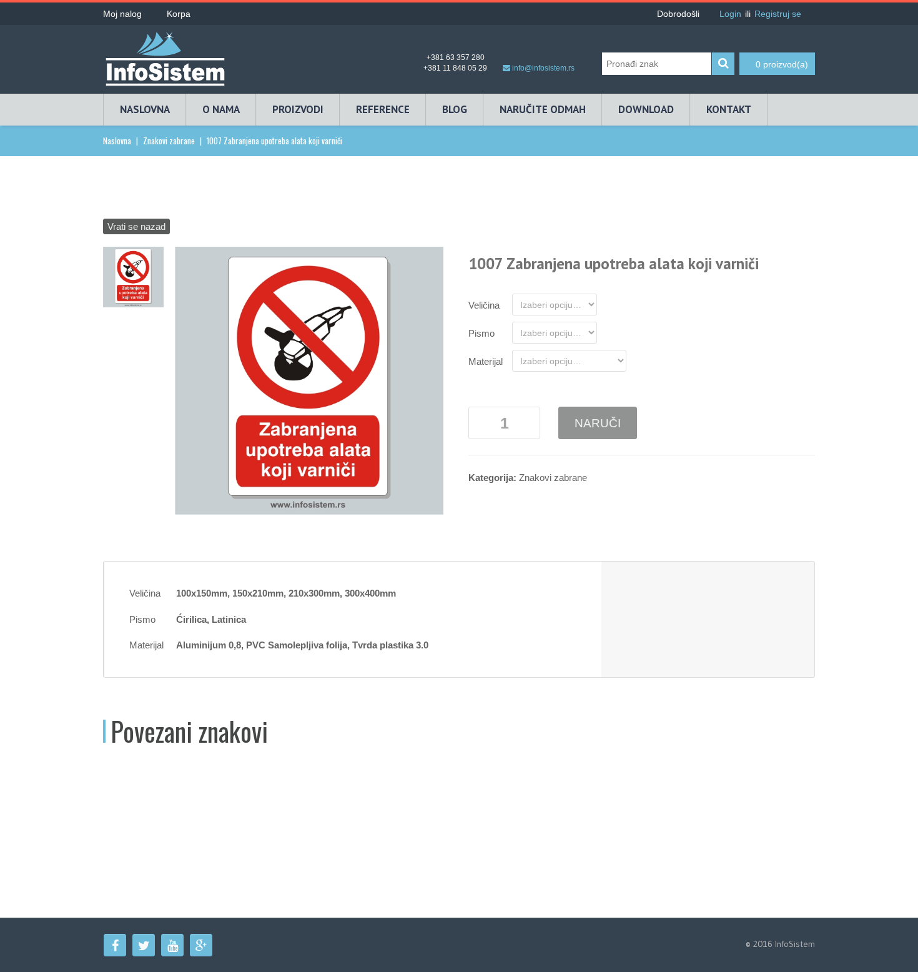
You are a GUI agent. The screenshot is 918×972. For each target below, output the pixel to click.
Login (730, 14)
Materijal (485, 361)
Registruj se (777, 14)
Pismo (481, 333)
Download (646, 109)
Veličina (484, 305)
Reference (383, 109)
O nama (221, 109)
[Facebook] (115, 945)
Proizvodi (297, 109)
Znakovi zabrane (169, 140)
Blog (454, 109)
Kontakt (728, 109)
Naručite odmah (543, 109)
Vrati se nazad (136, 226)
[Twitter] (143, 945)
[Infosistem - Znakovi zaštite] (165, 54)
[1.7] (133, 275)
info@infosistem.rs (543, 68)
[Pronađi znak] (723, 63)
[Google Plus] (201, 945)
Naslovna (145, 109)
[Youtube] (172, 945)
